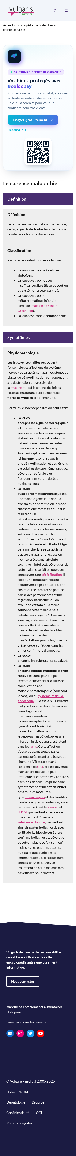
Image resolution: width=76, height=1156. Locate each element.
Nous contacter (22, 981)
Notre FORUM (17, 1092)
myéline (16, 387)
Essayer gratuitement (30, 120)
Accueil (8, 25)
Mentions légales (19, 1123)
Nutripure (13, 1012)
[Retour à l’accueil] (21, 10)
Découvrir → (17, 130)
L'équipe (38, 1102)
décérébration (51, 574)
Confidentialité (18, 1112)
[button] (55, 10)
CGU (39, 1112)
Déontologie (15, 1102)
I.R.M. (23, 812)
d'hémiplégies (35, 797)
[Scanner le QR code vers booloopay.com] (38, 151)
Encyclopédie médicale (31, 25)
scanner (53, 807)
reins (33, 746)
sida (40, 766)
